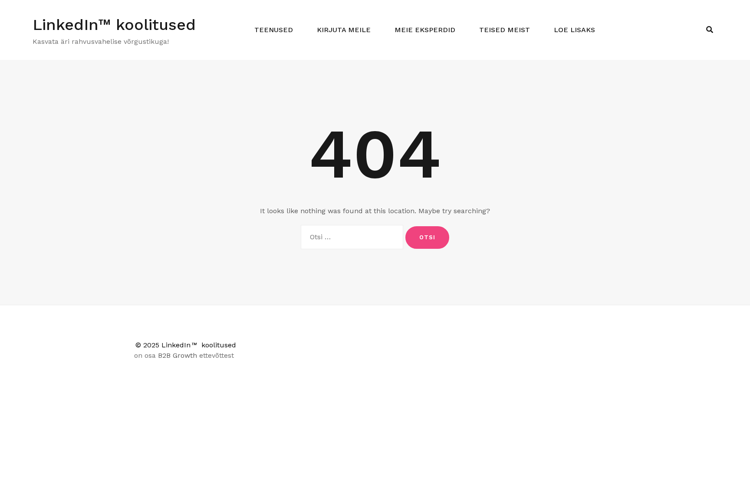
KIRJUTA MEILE (344, 30)
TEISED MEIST (504, 30)
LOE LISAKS (574, 30)
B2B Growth (177, 355)
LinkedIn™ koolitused (114, 25)
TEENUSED (273, 30)
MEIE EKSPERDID (425, 30)
